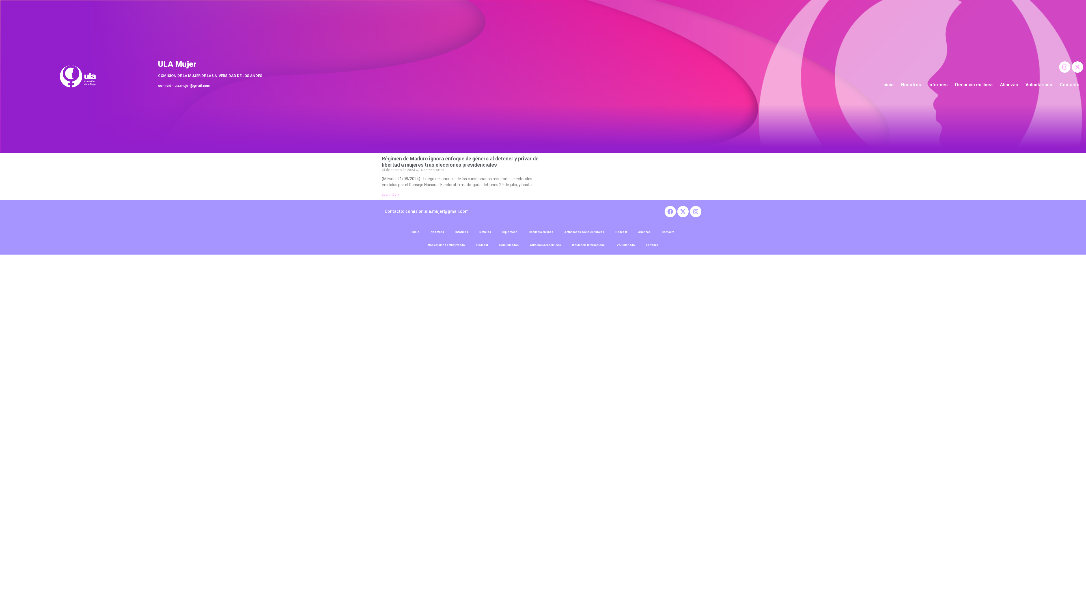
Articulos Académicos (545, 245)
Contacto (1069, 84)
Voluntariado (1038, 84)
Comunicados (509, 245)
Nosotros (911, 84)
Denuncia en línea (974, 84)
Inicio (888, 84)
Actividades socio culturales (584, 232)
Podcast (621, 232)
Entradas (652, 245)
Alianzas (1009, 84)
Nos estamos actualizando (446, 245)
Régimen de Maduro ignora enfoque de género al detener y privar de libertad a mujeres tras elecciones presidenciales (460, 162)
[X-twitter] (1077, 67)
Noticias (485, 232)
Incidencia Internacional (589, 245)
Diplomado (510, 232)
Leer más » (390, 195)
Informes (938, 84)
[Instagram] (1064, 67)
